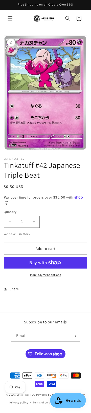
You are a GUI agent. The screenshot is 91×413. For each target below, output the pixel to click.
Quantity (10, 212)
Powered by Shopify (49, 394)
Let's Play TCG (25, 394)
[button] (10, 18)
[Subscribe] (74, 336)
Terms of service (43, 402)
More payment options (45, 275)
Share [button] (14, 289)
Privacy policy (18, 402)
